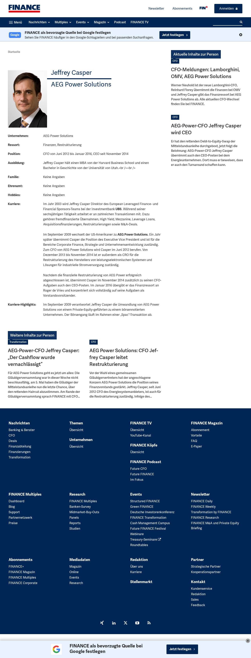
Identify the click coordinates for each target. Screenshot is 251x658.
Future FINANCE (142, 474)
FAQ (194, 441)
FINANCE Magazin (207, 423)
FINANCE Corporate (23, 583)
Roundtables (139, 545)
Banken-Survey (80, 507)
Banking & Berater (22, 430)
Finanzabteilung (20, 446)
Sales (195, 600)
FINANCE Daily (202, 501)
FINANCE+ (16, 566)
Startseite (14, 52)
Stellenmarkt (141, 582)
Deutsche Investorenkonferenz (152, 512)
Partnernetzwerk (20, 518)
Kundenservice (201, 589)
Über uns (136, 566)
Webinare (137, 534)
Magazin (75, 566)
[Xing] (102, 623)
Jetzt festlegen (173, 35)
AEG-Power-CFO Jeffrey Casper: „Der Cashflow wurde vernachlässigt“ (43, 357)
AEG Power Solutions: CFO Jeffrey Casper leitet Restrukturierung (123, 357)
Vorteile (196, 435)
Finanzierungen (19, 452)
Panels (74, 518)
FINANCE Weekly (203, 507)
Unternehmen (81, 439)
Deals (13, 441)
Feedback (198, 605)
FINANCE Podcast (145, 462)
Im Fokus (136, 480)
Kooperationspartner (206, 572)
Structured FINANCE (145, 501)
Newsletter (156, 8)
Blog (12, 507)
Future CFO (138, 469)
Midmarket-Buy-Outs (84, 512)
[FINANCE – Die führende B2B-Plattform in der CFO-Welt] (24, 9)
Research (77, 494)
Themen (76, 423)
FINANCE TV (141, 423)
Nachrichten (19, 423)
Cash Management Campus (150, 523)
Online (74, 572)
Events (136, 494)
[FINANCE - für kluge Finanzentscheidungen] (204, 7)
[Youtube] (137, 623)
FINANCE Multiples (25, 494)
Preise (13, 523)
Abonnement (200, 430)
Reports (75, 523)
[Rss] (149, 623)
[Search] (241, 22)
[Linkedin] (114, 623)
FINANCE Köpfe (143, 445)
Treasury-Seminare (144, 539)
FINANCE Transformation (148, 518)
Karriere (136, 572)
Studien (74, 529)
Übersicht (76, 430)
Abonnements (182, 8)
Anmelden (226, 8)
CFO (175, 61)
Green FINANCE (141, 507)
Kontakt (198, 582)
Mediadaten (79, 559)
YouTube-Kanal (140, 435)
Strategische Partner (206, 566)
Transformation (17, 342)
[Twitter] (125, 623)
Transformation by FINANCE (211, 512)
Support (14, 512)
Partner (197, 559)
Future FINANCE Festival (148, 529)
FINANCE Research (205, 518)
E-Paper (196, 446)
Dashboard (16, 501)
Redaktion (139, 559)
